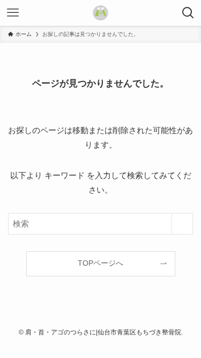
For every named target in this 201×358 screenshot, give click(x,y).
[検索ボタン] (188, 13)
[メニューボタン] (13, 13)
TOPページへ (100, 263)
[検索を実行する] (182, 224)
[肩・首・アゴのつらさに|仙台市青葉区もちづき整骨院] (100, 13)
